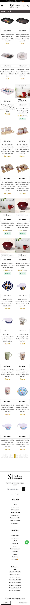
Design (17, 598)
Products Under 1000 (15, 579)
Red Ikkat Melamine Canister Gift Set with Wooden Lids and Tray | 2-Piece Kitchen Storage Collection (22, 149)
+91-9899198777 (15, 523)
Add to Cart (7, 30)
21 (19, 456)
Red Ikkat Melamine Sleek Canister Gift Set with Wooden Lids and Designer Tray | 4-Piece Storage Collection (22, 186)
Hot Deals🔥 (15, 559)
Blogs (15, 504)
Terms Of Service (15, 512)
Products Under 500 (15, 574)
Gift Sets (15, 540)
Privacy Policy (15, 507)
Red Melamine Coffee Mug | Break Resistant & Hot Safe (7, 225)
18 (12, 456)
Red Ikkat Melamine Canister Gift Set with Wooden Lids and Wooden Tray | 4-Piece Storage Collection (7, 186)
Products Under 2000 (15, 582)
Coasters (15, 554)
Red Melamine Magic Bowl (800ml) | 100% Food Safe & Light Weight (7, 265)
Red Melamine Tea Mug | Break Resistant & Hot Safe (23, 265)
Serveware (15, 543)
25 (24, 456)
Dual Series (15, 557)
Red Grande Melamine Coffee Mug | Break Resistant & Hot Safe (22, 111)
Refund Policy (15, 509)
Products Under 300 (15, 571)
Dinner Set (15, 551)
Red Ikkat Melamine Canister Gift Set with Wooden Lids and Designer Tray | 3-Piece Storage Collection (7, 149)
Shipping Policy (15, 515)
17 (9, 456)
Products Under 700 (15, 577)
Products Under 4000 (15, 588)
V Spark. (23, 598)
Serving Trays (15, 535)
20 (17, 456)
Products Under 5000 (15, 590)
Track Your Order (15, 518)
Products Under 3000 (15, 585)
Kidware (15, 546)
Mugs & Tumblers (15, 549)
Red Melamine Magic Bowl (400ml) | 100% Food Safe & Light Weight (22, 225)
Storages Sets (15, 538)
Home (3, 11)
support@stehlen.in (15, 520)
